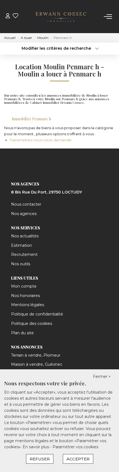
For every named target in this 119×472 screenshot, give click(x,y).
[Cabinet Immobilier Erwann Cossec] (61, 16)
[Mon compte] (8, 16)
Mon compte (24, 286)
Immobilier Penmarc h (31, 118)
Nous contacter (26, 204)
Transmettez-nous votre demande (40, 140)
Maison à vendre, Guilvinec (36, 364)
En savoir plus (36, 446)
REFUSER (40, 459)
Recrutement (24, 254)
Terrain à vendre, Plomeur (35, 355)
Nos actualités (24, 236)
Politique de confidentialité (37, 314)
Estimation (21, 245)
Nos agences (24, 213)
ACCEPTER (78, 459)
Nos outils (20, 263)
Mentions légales (27, 304)
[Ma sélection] (15, 16)
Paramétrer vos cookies (75, 446)
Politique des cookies (31, 323)
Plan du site (22, 332)
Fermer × (102, 376)
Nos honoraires (25, 295)
